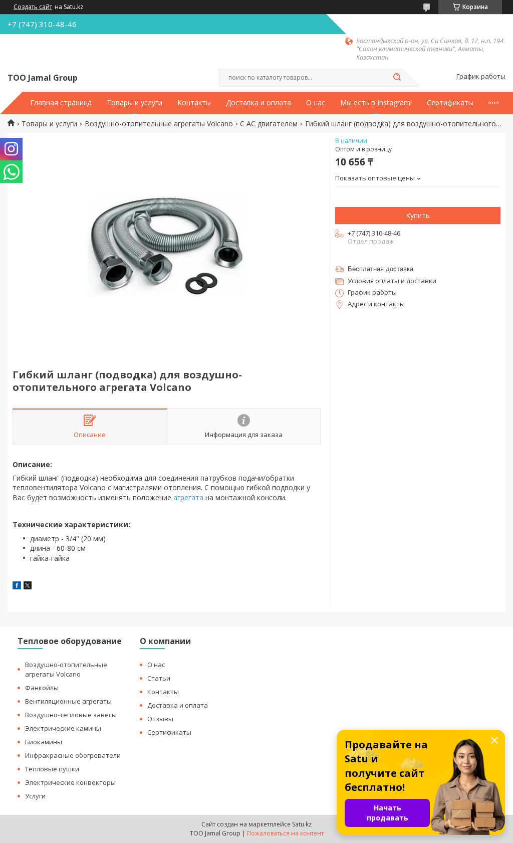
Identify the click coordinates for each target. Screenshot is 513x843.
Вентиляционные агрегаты (68, 701)
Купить (418, 215)
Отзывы (160, 718)
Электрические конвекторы (70, 782)
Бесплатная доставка (380, 269)
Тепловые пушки (52, 768)
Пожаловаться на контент (285, 833)
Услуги (35, 795)
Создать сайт (33, 7)
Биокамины (43, 741)
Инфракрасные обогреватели (73, 755)
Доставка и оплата (258, 102)
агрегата (188, 497)
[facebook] (17, 586)
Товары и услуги (134, 102)
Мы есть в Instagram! (376, 102)
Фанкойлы (42, 687)
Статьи (158, 678)
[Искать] (397, 78)
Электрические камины (63, 728)
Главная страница (61, 102)
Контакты (194, 102)
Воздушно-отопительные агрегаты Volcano (159, 123)
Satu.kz (302, 824)
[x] (28, 586)
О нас (315, 102)
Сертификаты (450, 102)
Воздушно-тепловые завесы (71, 714)
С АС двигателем (269, 123)
